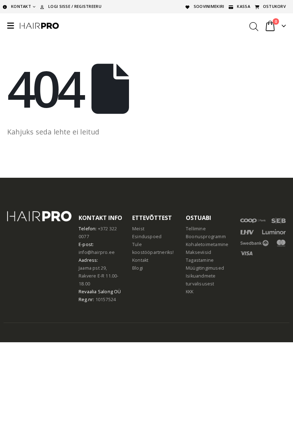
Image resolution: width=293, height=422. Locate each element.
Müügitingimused (205, 268)
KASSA (243, 6)
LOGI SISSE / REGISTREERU (74, 6)
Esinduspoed (147, 237)
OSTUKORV (274, 6)
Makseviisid (198, 252)
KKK (190, 292)
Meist (138, 229)
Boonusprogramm (206, 237)
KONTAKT (21, 6)
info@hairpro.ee (97, 252)
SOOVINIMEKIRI (209, 6)
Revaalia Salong (96, 292)
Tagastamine (200, 260)
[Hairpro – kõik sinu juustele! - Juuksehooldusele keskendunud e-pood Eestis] (39, 26)
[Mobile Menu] (10, 26)
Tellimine (196, 229)
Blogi (137, 268)
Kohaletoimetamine (207, 244)
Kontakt (140, 260)
